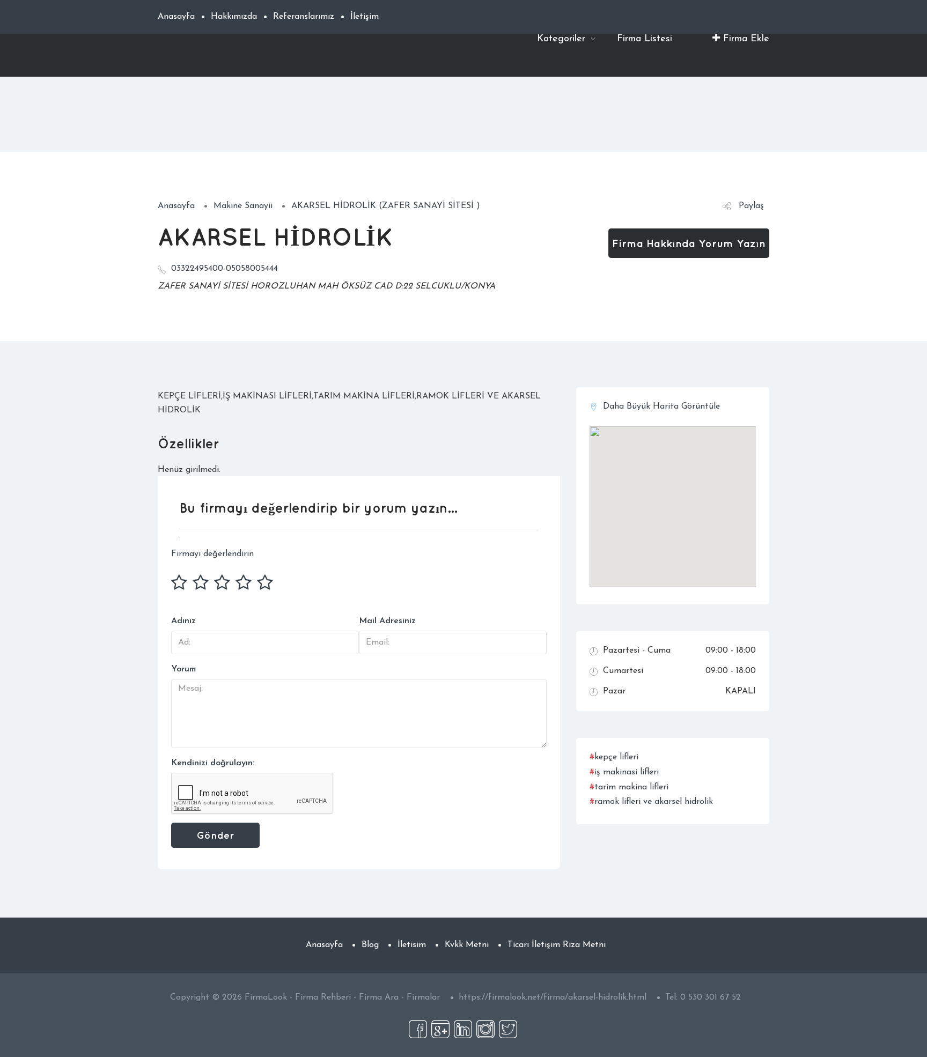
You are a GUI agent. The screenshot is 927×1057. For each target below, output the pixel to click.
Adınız (183, 621)
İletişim (364, 16)
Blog (370, 945)
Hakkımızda (234, 16)
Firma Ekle (744, 39)
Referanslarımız (303, 16)
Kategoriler (562, 39)
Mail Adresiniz (387, 621)
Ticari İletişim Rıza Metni (556, 945)
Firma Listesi (644, 39)
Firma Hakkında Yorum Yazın (689, 243)
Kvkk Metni (467, 945)
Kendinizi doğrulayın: (212, 763)
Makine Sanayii (243, 206)
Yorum (183, 669)
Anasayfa (176, 16)
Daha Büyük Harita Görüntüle (661, 406)
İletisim (412, 945)
